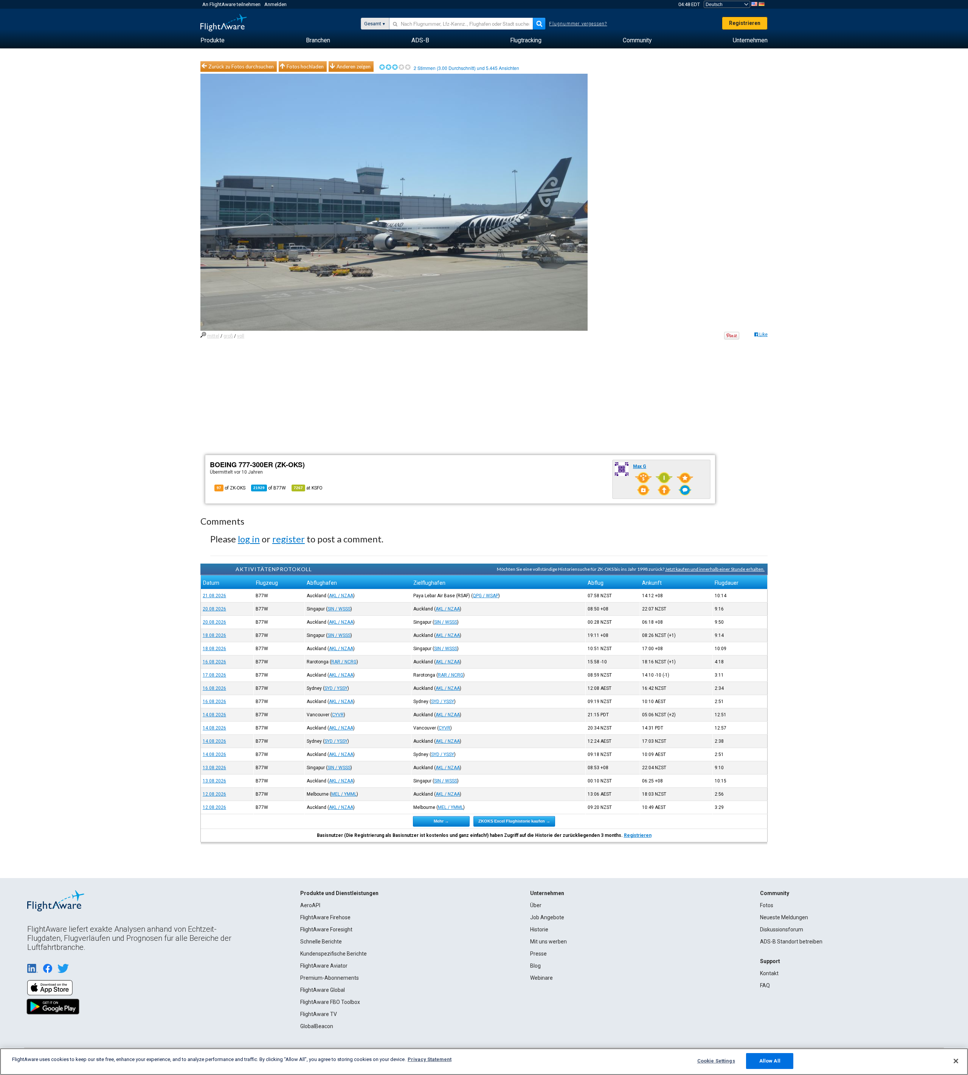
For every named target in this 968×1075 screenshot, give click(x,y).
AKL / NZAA (341, 595)
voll (240, 336)
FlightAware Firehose (325, 917)
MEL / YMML (344, 794)
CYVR (338, 714)
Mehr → (441, 821)
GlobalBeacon (316, 1026)
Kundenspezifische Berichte (333, 954)
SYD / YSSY (335, 688)
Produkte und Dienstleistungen (339, 893)
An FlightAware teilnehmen (231, 4)
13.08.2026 (214, 767)
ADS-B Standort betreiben (791, 942)
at (308, 488)
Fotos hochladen (305, 67)
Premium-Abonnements (329, 978)
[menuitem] (212, 40)
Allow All (769, 1061)
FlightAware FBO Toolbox (330, 1002)
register (288, 538)
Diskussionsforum (781, 929)
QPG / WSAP (485, 595)
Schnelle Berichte (321, 942)
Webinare (541, 978)
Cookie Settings (716, 1061)
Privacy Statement (429, 1059)
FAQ (765, 985)
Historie (539, 929)
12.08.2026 (214, 794)
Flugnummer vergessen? (578, 23)
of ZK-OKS (231, 488)
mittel (213, 336)
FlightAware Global (322, 990)
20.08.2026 (214, 609)
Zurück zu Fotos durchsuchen (241, 67)
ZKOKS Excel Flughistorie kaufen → (514, 821)
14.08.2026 (214, 714)
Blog (535, 966)
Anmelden (275, 4)
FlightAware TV (318, 1014)
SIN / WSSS (339, 609)
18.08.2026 (214, 635)
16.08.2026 (214, 662)
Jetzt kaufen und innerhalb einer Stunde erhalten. (715, 569)
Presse (538, 954)
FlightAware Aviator (323, 966)
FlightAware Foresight (326, 929)
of (269, 488)
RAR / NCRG (344, 662)
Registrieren (744, 23)
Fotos (766, 905)
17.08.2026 (214, 675)
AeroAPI (310, 905)
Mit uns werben (548, 942)
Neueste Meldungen (784, 917)
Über (535, 905)
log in (249, 538)
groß (228, 336)
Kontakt (769, 973)
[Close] (956, 1061)
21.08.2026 (214, 595)
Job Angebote (547, 917)
